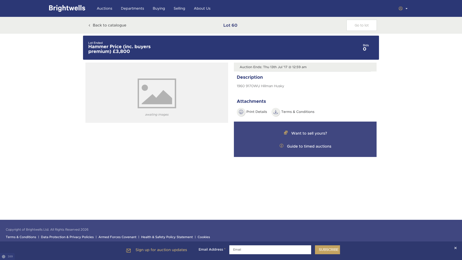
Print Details (256, 112)
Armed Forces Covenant (117, 237)
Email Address (212, 249)
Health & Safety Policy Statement (167, 237)
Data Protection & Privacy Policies (67, 237)
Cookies (204, 237)
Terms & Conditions (21, 237)
